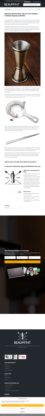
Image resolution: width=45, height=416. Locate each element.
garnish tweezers (12, 127)
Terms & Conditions (9, 385)
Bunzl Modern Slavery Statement (12, 390)
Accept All (23, 405)
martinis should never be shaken (28, 26)
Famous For (7, 366)
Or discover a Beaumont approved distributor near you (22, 166)
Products (7, 368)
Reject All (22, 408)
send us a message (28, 254)
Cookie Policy (8, 386)
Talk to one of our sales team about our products (20, 162)
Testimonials (7, 377)
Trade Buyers (27, 1)
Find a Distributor (8, 370)
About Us (7, 364)
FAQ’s (6, 379)
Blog (6, 375)
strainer (33, 94)
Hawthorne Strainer (18, 95)
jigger (19, 89)
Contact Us (7, 388)
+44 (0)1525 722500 (9, 1)
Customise (22, 411)
